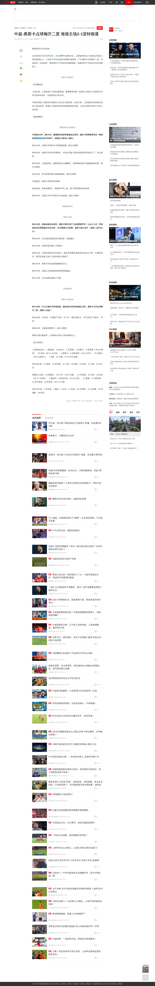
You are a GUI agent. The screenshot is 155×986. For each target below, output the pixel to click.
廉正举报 (113, 984)
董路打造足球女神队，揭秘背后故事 (69, 499)
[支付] (117, 2)
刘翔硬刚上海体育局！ (62, 794)
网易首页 (20, 2)
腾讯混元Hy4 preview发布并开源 (121, 303)
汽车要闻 (113, 329)
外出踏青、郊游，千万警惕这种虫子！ (122, 439)
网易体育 (23, 28)
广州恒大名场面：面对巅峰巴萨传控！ (70, 835)
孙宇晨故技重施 (115, 200)
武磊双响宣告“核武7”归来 (64, 559)
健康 (117, 412)
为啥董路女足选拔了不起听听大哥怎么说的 (72, 653)
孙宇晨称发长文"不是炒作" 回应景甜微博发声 (125, 165)
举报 (101, 39)
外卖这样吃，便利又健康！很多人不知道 (123, 448)
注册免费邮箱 (137, 2)
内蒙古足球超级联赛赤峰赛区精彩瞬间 (70, 810)
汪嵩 (97, 106)
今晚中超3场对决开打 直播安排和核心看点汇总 (74, 744)
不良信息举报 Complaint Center (101, 984)
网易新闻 (117, 28)
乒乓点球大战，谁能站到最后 (66, 530)
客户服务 (82, 984)
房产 (111, 412)
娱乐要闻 (113, 180)
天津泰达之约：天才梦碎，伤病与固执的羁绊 (73, 822)
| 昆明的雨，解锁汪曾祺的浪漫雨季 (123, 399)
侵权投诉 (120, 984)
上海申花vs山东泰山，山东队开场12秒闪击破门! (75, 848)
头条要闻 (113, 124)
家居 (131, 412)
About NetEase (55, 984)
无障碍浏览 (34, 2)
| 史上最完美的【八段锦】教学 (121, 394)
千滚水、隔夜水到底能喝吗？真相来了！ (123, 443)
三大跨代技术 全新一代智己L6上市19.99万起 (125, 357)
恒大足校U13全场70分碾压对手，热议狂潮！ (73, 716)
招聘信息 (75, 984)
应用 (26, 2)
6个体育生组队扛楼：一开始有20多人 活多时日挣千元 (74, 757)
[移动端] (96, 2)
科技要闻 (113, 282)
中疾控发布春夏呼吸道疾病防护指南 (122, 453)
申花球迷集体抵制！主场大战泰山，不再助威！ (74, 703)
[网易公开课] (103, 2)
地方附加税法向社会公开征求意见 (64, 678)
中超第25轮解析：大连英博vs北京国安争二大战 (74, 691)
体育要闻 (113, 40)
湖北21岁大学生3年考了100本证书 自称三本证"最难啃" (74, 860)
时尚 (138, 412)
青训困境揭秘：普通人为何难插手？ (69, 914)
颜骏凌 (41, 138)
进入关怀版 (41, 2)
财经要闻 (113, 225)
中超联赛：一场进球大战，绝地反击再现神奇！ (74, 939)
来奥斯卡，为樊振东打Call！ (62, 435)
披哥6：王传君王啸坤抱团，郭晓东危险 (123, 205)
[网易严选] (110, 2)
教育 (124, 412)
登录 (128, 2)
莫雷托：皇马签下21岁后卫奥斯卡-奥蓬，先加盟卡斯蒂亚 (75, 454)
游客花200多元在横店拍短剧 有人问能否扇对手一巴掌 (74, 926)
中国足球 (29, 28)
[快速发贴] (21, 50)
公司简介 (63, 984)
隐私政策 (88, 984)
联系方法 (69, 984)
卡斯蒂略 (55, 59)
